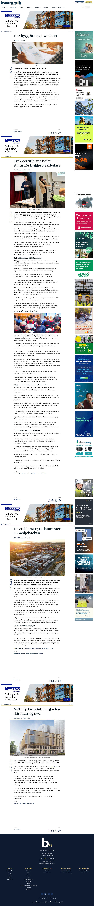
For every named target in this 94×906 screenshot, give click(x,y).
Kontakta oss (47, 873)
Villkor (47, 898)
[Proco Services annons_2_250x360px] (84, 320)
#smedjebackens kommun (36, 653)
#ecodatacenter (24, 653)
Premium (13, 7)
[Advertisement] (37, 118)
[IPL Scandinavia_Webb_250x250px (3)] (84, 201)
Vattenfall (28, 881)
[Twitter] (52, 894)
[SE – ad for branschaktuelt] (84, 583)
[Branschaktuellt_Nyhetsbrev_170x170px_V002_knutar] (84, 221)
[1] (84, 488)
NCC (28, 873)
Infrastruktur (10, 879)
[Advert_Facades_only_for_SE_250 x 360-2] (84, 101)
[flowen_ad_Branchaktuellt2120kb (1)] (84, 45)
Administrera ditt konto (84, 870)
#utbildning (43, 473)
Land (83, 7)
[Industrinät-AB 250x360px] (84, 292)
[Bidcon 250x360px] (84, 512)
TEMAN (45, 7)
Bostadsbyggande (28, 879)
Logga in (88, 2)
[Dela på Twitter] (11, 71)
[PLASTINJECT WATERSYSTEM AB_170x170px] (84, 448)
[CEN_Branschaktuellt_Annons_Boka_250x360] (84, 424)
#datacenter (17, 653)
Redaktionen (17, 499)
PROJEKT (37, 7)
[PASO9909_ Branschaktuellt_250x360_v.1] (84, 73)
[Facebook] (42, 894)
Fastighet (9, 875)
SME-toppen (28, 889)
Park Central (53, 766)
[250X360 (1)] (84, 396)
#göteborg (16, 803)
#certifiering (17, 473)
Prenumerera (80, 2)
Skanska (28, 870)
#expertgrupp (24, 473)
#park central (30, 803)
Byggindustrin (7, 31)
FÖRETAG (29, 7)
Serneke (28, 883)
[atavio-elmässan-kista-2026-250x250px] (84, 269)
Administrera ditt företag (66, 873)
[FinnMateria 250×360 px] (84, 368)
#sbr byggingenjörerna (34, 473)
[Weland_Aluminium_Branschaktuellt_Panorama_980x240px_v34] (37, 20)
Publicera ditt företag (66, 870)
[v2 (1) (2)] (84, 540)
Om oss (47, 870)
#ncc (25, 803)
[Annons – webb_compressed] (84, 157)
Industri (9, 877)
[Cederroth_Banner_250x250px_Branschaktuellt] (84, 344)
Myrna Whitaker (18, 131)
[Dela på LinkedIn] (11, 74)
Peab (28, 877)
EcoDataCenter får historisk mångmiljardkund (38, 648)
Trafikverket (28, 875)
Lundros (45, 858)
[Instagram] (45, 894)
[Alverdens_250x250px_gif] (84, 563)
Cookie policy (53, 898)
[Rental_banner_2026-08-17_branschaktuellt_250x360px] (84, 129)
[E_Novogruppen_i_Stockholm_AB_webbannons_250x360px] (84, 607)
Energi (9, 873)
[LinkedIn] (49, 894)
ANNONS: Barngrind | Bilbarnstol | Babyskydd (28, 886)
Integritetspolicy (41, 898)
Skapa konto (84, 873)
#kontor (22, 803)
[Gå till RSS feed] (11, 77)
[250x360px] (84, 245)
